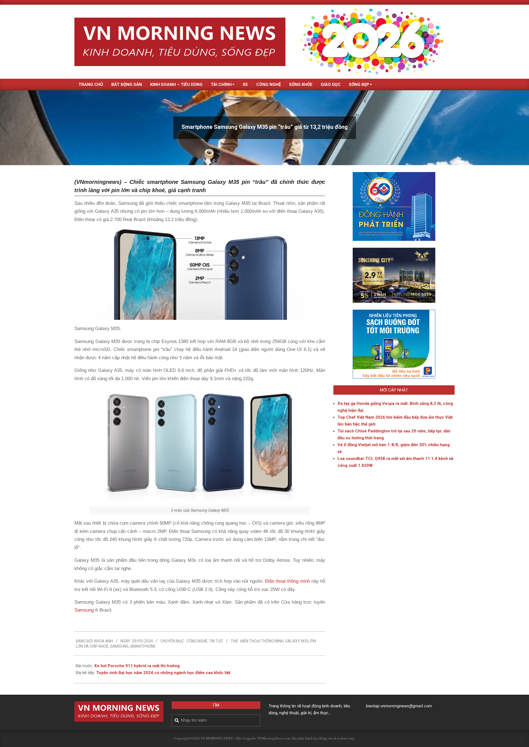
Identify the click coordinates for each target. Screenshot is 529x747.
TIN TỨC (216, 641)
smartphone (143, 646)
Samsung (84, 610)
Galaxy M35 (297, 641)
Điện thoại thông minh (287, 581)
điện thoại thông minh (262, 641)
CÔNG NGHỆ (197, 641)
